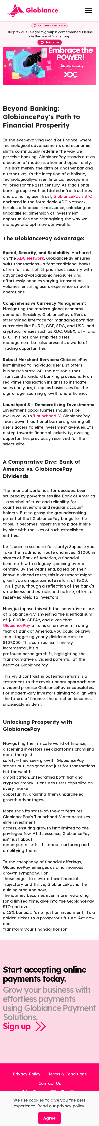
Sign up (16, 1026)
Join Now (52, 42)
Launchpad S (47, 415)
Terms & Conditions (67, 1073)
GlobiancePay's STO (73, 196)
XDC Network (30, 258)
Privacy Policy (27, 1073)
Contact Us (49, 1083)
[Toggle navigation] (88, 10)
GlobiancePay (16, 625)
